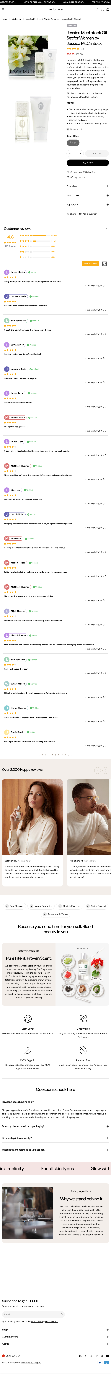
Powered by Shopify (31, 1362)
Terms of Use (37, 1321)
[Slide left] (97, 770)
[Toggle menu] (3, 9)
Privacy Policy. (51, 1321)
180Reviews (10, 246)
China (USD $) (13, 1355)
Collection (16, 19)
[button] (39, 755)
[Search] (97, 9)
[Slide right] (105, 770)
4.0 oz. (75, 143)
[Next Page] (71, 754)
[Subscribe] (62, 1314)
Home (4, 19)
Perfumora (55, 9)
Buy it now (87, 162)
